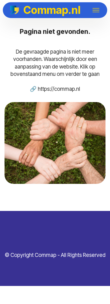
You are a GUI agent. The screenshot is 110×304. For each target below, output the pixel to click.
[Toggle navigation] (96, 10)
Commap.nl (51, 10)
